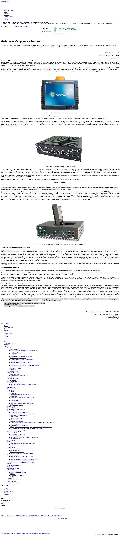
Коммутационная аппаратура (18, 415)
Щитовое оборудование (13, 410)
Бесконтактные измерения (17, 361)
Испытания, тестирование (14, 449)
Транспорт (13, 380)
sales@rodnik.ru (114, 317)
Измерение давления (16, 352)
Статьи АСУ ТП (9, 26)
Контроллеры (11, 387)
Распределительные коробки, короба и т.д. (22, 460)
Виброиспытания (15, 450)
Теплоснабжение (15, 438)
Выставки (6, 492)
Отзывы (6, 488)
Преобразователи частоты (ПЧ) (16, 409)
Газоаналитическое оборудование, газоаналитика (24, 350)
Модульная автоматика (16, 421)
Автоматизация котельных (17, 434)
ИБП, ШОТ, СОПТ (12, 408)
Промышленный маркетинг (18, 446)
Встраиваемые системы (21, 26)
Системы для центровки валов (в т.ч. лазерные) (23, 384)
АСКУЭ (12, 391)
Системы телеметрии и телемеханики (21, 399)
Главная (3, 26)
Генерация (13, 393)
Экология (9, 478)
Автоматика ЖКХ (12, 433)
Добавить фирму (8, 491)
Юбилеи (12, 447)
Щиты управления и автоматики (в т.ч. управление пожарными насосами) (31, 427)
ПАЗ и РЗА (13, 396)
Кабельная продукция (13, 455)
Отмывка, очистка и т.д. (17, 475)
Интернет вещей (11, 377)
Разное (9, 441)
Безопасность (11, 406)
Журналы (6, 344)
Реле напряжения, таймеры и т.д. (19, 425)
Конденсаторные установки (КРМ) (20, 394)
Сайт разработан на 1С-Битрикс (104, 534)
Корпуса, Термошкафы (16, 418)
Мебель (12, 474)
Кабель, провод (14, 457)
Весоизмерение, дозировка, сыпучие (20, 362)
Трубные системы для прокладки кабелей (22, 462)
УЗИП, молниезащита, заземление (20, 402)
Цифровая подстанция (16, 405)
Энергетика (10, 390)
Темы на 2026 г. (8, 333)
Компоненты (14, 416)
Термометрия (14, 355)
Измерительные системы (17, 363)
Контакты (6, 330)
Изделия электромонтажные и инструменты (22, 413)
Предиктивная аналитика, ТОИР (19, 375)
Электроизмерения (15, 368)
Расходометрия (14, 349)
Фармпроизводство (12, 371)
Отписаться (6, 502)
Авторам (6, 332)
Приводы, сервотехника (14, 431)
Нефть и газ (10, 466)
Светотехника (11, 469)
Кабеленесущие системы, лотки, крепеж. (21, 456)
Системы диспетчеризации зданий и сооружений (24, 437)
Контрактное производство (18, 472)
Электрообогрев (15, 482)
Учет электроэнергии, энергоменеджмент (22, 403)
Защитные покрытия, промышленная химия (22, 443)
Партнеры (7, 334)
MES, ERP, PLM (14, 374)
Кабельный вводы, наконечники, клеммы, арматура (24, 459)
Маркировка (13, 419)
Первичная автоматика (16, 366)
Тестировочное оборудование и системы (21, 453)
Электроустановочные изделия (19, 430)
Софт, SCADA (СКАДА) (14, 372)
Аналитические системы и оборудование (21, 359)
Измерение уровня (15, 353)
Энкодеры (13, 369)
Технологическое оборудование (16, 471)
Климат (9, 463)
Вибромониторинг (12, 381)
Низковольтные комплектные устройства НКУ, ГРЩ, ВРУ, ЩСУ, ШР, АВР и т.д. (32, 422)
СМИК (12, 386)
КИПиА (9, 347)
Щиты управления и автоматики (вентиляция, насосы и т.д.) (27, 428)
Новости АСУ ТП (9, 327)
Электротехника (11, 481)
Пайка (12, 477)
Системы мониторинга (13, 378)
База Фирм (7, 489)
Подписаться (6, 500)
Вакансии (6, 494)
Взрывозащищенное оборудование (20, 412)
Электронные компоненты (14, 480)
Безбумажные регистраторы (18, 358)
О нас (5, 329)
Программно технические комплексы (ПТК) (22, 397)
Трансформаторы (15, 400)
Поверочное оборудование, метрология (21, 356)
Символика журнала (9, 343)
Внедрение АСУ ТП (12, 388)
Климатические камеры (17, 452)
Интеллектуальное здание (17, 435)
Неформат (13, 444)
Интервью (7, 341)
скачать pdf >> (115, 58)
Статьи (6, 346)
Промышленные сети (13, 468)
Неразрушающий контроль (14, 465)
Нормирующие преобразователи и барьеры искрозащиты (26, 365)
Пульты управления (15, 424)
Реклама (6, 336)
